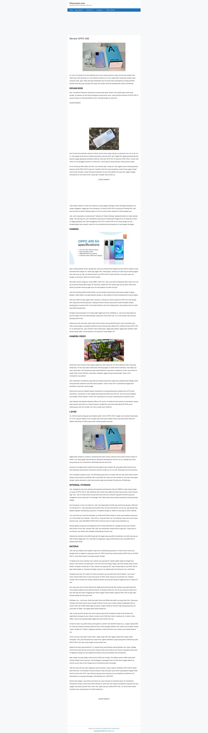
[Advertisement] (49, 23)
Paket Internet (110, 10)
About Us (91, 728)
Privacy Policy (106, 728)
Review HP (89, 10)
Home (71, 10)
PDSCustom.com (109, 731)
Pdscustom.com (77, 3)
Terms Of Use (115, 728)
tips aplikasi (79, 10)
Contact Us (98, 728)
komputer (100, 10)
